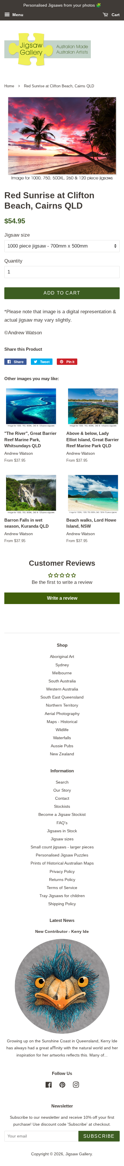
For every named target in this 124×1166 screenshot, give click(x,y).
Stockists (62, 806)
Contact (62, 798)
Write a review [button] (62, 598)
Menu (17, 14)
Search (62, 782)
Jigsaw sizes (62, 839)
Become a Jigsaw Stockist (62, 814)
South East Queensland (62, 697)
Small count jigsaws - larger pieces (62, 847)
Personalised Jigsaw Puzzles (62, 855)
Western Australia (62, 689)
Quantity (13, 261)
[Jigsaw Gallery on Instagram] (76, 1086)
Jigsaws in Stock (62, 831)
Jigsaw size (17, 235)
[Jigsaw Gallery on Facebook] (48, 1086)
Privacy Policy (62, 871)
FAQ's (62, 822)
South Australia (62, 681)
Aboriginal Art (62, 656)
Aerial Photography (62, 713)
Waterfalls (62, 737)
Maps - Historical (62, 721)
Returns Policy (62, 879)
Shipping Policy (62, 903)
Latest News (62, 920)
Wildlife (62, 729)
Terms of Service (62, 887)
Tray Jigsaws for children (62, 895)
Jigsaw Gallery (78, 1154)
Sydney (62, 665)
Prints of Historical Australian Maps (62, 863)
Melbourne (62, 673)
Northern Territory (62, 705)
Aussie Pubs (62, 746)
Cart (115, 14)
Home (9, 86)
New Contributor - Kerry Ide (62, 931)
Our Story (62, 790)
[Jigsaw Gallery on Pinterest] (62, 1086)
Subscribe (99, 1136)
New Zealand (62, 754)
